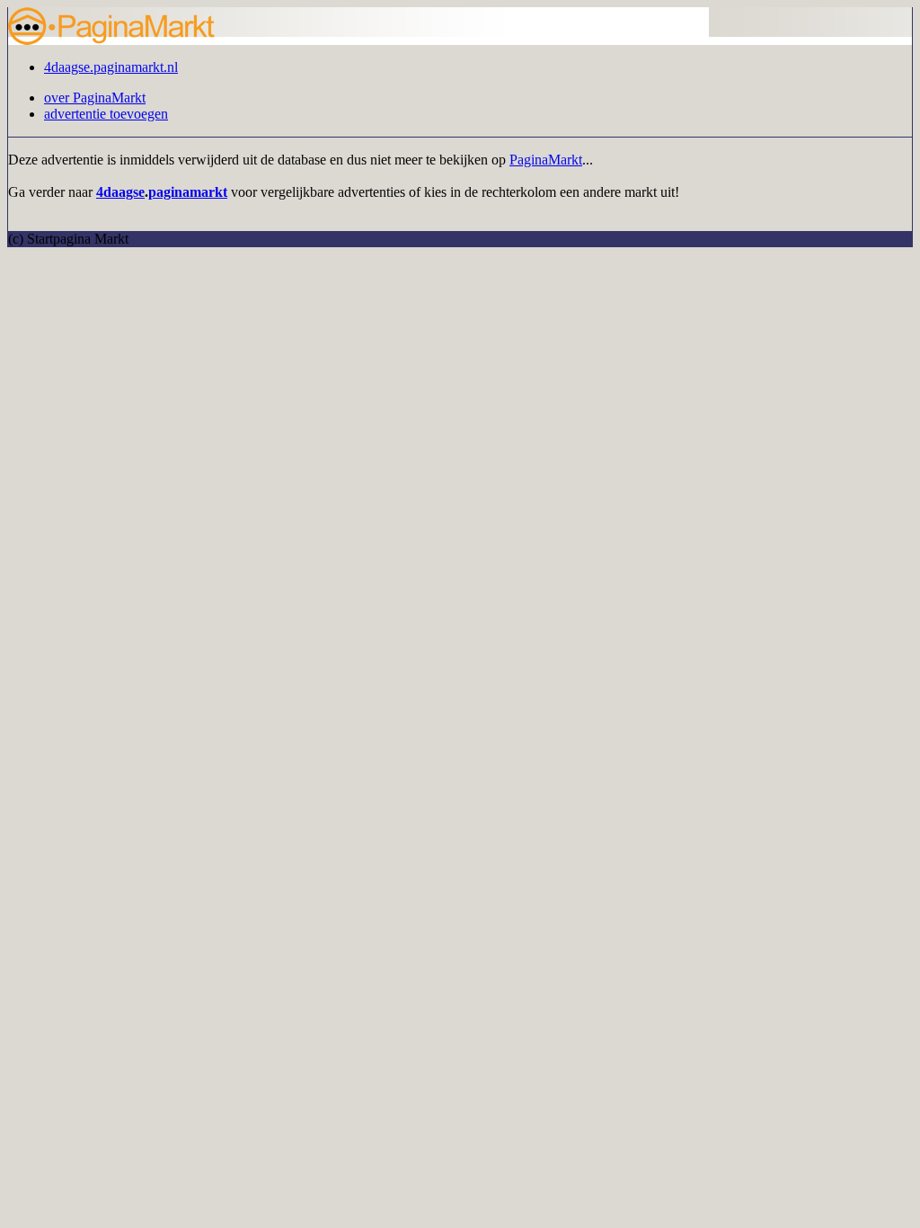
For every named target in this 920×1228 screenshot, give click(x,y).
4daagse (120, 192)
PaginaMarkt (545, 159)
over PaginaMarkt (95, 97)
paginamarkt (187, 192)
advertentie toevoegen (106, 113)
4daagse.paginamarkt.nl (111, 67)
